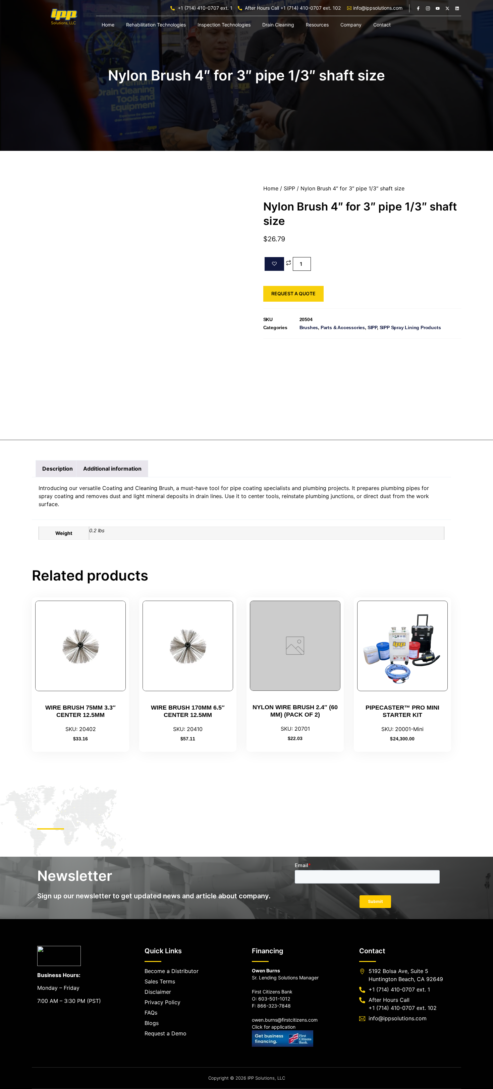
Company (351, 24)
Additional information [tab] (112, 468)
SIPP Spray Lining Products (410, 327)
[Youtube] (438, 8)
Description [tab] (57, 468)
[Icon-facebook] (418, 8)
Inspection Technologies (224, 24)
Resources (317, 24)
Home (108, 24)
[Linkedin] (457, 8)
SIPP (289, 188)
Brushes (308, 327)
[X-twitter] (447, 8)
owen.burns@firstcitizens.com (285, 1020)
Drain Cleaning (278, 24)
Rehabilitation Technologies (156, 24)
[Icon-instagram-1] (428, 8)
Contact (382, 24)
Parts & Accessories (343, 327)
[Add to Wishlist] (274, 264)
